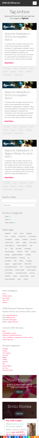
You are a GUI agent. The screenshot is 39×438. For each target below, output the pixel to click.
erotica (31, 68)
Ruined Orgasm (6, 366)
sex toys (32, 273)
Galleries (4, 302)
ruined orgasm (7, 75)
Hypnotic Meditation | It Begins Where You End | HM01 (19, 153)
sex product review (21, 273)
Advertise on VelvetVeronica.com (12, 335)
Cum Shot (5, 355)
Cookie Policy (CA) (7, 339)
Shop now (19, 392)
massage (29, 261)
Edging (4, 357)
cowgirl (17, 239)
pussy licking (8, 270)
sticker (15, 276)
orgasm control (17, 264)
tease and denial (18, 75)
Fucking (4, 359)
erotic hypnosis (9, 245)
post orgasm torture (11, 267)
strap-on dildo (24, 276)
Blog (3, 331)
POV (21, 267)
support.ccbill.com (13, 322)
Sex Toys (5, 368)
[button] (35, 3)
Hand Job (5, 361)
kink (15, 261)
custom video (9, 242)
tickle (19, 279)
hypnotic (21, 71)
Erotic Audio (5, 298)
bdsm (21, 233)
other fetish (28, 264)
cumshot (33, 239)
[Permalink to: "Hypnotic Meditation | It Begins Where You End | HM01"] (19, 143)
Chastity (4, 351)
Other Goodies (9, 222)
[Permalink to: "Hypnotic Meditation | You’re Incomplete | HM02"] (19, 84)
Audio (6, 216)
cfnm (6, 236)
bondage (29, 233)
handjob (28, 254)
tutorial (26, 279)
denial (17, 242)
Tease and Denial (7, 370)
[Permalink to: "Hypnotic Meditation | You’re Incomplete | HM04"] (19, 26)
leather (21, 261)
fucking (7, 254)
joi (28, 258)
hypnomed (13, 71)
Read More (9, 63)
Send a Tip (5, 300)
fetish (26, 251)
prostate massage (30, 267)
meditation (29, 71)
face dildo (18, 248)
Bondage (5, 348)
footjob (33, 251)
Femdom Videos (7, 296)
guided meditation (17, 254)
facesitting (27, 248)
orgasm (7, 264)
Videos (7, 219)
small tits (7, 276)
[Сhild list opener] (9, 216)
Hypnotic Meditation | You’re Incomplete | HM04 (18, 36)
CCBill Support (12, 319)
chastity (13, 236)
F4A (31, 245)
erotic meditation (22, 245)
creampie (24, 239)
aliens (15, 233)
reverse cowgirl (19, 270)
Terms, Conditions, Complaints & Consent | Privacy (17, 337)
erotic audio (23, 68)
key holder (8, 261)
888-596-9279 (11, 317)
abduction (8, 233)
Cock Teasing (6, 353)
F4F (6, 248)
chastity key (22, 236)
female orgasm (9, 251)
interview (22, 258)
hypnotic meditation (11, 258)
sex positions (9, 273)
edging (15, 68)
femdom (5, 71)
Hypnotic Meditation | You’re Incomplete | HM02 (18, 95)
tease (32, 276)
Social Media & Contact (9, 333)
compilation (8, 239)
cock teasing (6, 68)
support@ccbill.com (12, 315)
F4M (11, 248)
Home (4, 294)
